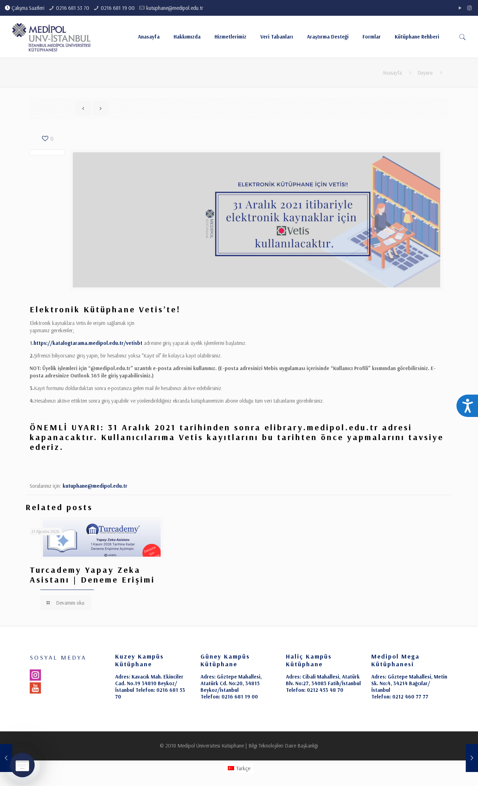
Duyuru (425, 72)
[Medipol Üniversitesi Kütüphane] (51, 37)
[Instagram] (469, 8)
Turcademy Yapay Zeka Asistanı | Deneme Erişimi (92, 574)
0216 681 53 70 (72, 8)
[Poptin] (22, 765)
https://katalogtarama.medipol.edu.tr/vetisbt (88, 343)
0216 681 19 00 (118, 8)
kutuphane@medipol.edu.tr (174, 8)
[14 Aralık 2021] (472, 758)
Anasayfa (392, 72)
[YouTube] (460, 8)
